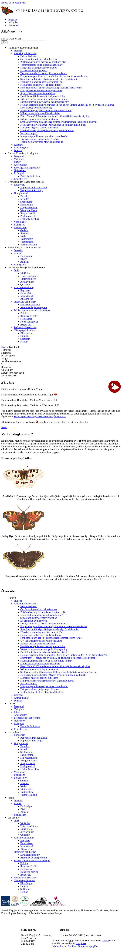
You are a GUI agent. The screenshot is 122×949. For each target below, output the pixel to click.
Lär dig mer (26, 267)
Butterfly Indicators (30, 176)
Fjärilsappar (26, 318)
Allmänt (24, 261)
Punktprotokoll (27, 216)
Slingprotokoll (27, 213)
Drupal (105, 940)
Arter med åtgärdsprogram (33, 307)
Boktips (24, 313)
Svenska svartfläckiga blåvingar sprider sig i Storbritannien (49, 79)
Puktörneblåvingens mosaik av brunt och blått (43, 62)
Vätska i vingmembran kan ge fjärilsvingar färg (44, 99)
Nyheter (18, 50)
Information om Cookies (64, 946)
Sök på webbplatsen (11, 38)
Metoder (24, 199)
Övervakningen (26, 181)
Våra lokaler (20, 221)
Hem (3, 347)
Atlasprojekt (26, 298)
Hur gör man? (21, 193)
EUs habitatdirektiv (30, 304)
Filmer (17, 161)
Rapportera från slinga (31, 190)
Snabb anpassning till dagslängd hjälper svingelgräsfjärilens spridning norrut (58, 122)
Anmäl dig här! (21, 147)
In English (13, 22)
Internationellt (27, 296)
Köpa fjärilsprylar (29, 321)
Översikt (18, 250)
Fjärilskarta (19, 224)
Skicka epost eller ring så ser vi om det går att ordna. (40, 416)
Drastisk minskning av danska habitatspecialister (44, 102)
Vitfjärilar (25, 273)
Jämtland (24, 233)
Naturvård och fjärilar (25, 301)
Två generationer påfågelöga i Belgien (39, 139)
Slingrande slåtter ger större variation (38, 67)
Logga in (12, 19)
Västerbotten (26, 239)
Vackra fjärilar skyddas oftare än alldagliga (41, 141)
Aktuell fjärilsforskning (25, 53)
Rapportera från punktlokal (33, 187)
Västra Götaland (28, 244)
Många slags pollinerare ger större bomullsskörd (44, 136)
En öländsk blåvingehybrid (33, 70)
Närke (23, 236)
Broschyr (25, 196)
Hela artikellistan (28, 56)
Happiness (81, 943)
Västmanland (27, 241)
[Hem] (42, 14)
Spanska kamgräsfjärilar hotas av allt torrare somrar (45, 110)
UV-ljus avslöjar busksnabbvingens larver (41, 90)
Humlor (24, 336)
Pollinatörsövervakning (25, 327)
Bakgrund (19, 156)
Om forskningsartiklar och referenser (38, 59)
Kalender (18, 144)
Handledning (26, 204)
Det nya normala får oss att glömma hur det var (43, 73)
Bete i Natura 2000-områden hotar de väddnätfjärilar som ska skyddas (55, 116)
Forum (24, 247)
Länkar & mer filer (29, 219)
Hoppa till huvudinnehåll (13, 2)
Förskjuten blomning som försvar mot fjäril (41, 82)
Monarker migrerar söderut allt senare (39, 127)
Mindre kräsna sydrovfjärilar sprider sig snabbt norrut (47, 130)
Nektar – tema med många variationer (39, 119)
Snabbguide (26, 201)
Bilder (23, 259)
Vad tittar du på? (28, 133)
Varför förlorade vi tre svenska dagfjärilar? (41, 64)
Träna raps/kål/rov (29, 276)
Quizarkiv (25, 284)
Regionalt (25, 290)
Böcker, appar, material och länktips (32, 310)
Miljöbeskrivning (28, 207)
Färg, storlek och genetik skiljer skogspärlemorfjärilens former (51, 87)
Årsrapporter (20, 164)
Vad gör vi (19, 159)
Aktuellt (23, 47)
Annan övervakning (24, 287)
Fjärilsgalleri (20, 264)
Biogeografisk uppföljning (27, 167)
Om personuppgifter (88, 946)
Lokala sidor (20, 227)
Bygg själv (25, 324)
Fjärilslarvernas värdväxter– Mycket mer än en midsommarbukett (52, 124)
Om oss (23, 153)
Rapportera (19, 184)
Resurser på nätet (28, 316)
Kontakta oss (20, 179)
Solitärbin (25, 338)
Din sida (18, 150)
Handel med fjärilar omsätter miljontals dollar (42, 96)
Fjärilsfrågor (26, 256)
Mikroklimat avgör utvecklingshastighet (40, 113)
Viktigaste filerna (28, 210)
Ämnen (17, 253)
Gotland (24, 230)
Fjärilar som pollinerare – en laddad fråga (40, 84)
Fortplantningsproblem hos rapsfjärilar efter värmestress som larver (53, 76)
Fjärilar (23, 341)
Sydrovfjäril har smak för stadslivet (37, 93)
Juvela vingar (27, 281)
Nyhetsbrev (20, 170)
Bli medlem (13, 25)
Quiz (16, 270)
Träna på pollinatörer (24, 330)
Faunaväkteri (26, 293)
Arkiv (4, 427)
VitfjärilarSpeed (28, 278)
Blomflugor (26, 333)
